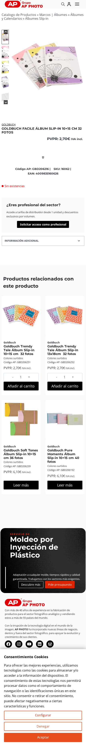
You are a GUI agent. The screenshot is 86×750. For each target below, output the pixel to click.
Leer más (21, 485)
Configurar (43, 715)
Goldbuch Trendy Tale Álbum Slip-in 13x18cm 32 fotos (62, 350)
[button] (5, 37)
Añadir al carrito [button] (21, 386)
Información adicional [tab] (22, 240)
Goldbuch (9, 124)
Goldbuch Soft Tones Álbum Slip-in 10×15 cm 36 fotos (21, 454)
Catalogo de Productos (19, 15)
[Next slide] (6, 102)
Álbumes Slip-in (36, 18)
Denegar (43, 726)
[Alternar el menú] (77, 4)
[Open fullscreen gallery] (80, 99)
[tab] (41, 99)
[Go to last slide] (6, 32)
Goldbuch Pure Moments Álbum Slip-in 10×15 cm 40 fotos (63, 456)
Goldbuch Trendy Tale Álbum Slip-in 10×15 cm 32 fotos (19, 350)
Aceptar (43, 737)
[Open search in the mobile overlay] (63, 4)
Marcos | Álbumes (53, 15)
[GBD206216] (47, 66)
